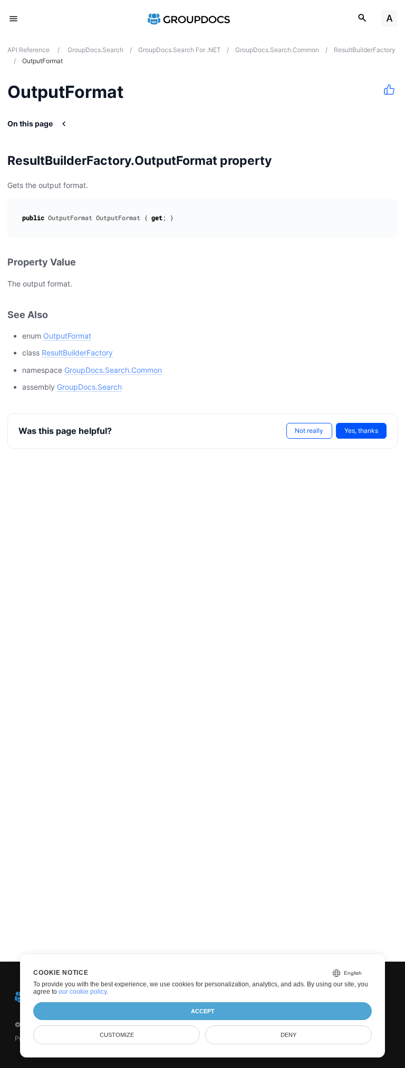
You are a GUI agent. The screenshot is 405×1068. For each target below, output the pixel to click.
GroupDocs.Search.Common (113, 369)
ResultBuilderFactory (77, 352)
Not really (309, 430)
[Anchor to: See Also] (60, 314)
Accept (203, 1011)
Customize (117, 1035)
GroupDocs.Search (89, 386)
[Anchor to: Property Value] (87, 262)
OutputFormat (67, 335)
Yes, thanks (361, 430)
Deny (288, 1035)
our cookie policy (83, 991)
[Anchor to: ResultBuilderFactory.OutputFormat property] (285, 160)
